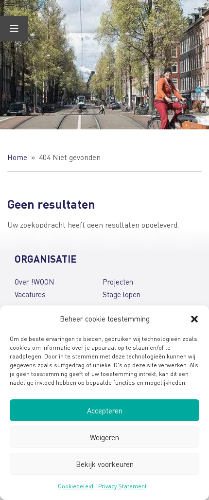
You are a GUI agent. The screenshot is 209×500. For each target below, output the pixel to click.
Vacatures (30, 294)
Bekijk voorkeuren (105, 464)
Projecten (118, 281)
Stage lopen (121, 294)
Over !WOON (34, 281)
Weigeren (104, 437)
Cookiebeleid (75, 486)
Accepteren (104, 410)
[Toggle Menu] (14, 28)
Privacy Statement (122, 486)
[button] (194, 319)
